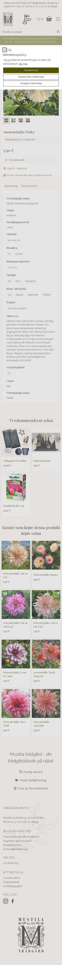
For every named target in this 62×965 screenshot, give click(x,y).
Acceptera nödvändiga (31, 83)
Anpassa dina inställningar (31, 77)
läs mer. (23, 63)
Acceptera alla (31, 70)
